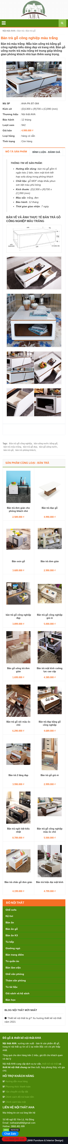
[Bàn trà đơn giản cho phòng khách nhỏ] (18, 486)
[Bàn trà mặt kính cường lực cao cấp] (50, 647)
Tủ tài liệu (11, 987)
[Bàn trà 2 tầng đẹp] (18, 754)
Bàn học (11, 999)
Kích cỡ (7, 108)
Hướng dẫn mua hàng (16, 1081)
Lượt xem (8, 125)
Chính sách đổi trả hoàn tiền (19, 1097)
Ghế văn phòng (15, 974)
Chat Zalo (10, 1133)
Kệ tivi (9, 916)
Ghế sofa (11, 909)
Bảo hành (8, 119)
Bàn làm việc (13, 967)
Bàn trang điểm (15, 954)
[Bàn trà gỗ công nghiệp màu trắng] (34, 79)
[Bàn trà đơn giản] (50, 540)
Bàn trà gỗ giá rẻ (50, 775)
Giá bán (7, 130)
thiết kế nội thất (50, 1063)
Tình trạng (9, 141)
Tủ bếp (10, 941)
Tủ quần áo (12, 961)
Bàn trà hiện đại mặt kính (49, 882)
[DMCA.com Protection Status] (11, 1129)
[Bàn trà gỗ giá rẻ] (50, 754)
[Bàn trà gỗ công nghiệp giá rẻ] (50, 593)
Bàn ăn (10, 922)
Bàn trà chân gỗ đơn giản (18, 882)
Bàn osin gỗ (18, 561)
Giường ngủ (13, 948)
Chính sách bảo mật (15, 1102)
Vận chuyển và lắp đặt (16, 1091)
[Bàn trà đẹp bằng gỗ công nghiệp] (50, 700)
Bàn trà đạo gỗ (50, 508)
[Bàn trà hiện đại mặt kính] (50, 860)
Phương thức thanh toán (18, 1086)
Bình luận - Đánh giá (46, 152)
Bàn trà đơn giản (50, 561)
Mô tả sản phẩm (16, 151)
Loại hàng (9, 135)
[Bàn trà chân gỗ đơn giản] (18, 860)
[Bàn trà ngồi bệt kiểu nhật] (18, 807)
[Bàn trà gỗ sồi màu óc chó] (18, 700)
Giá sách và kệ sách (17, 993)
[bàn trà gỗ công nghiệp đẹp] (18, 593)
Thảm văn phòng (16, 980)
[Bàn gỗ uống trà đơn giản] (18, 647)
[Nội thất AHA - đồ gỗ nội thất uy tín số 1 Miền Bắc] (34, 9)
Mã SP (6, 103)
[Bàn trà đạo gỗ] (50, 486)
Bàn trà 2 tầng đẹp (18, 775)
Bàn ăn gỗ (12, 929)
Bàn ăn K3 (12, 935)
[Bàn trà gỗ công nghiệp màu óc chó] (50, 807)
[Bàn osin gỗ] (18, 540)
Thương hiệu (10, 114)
